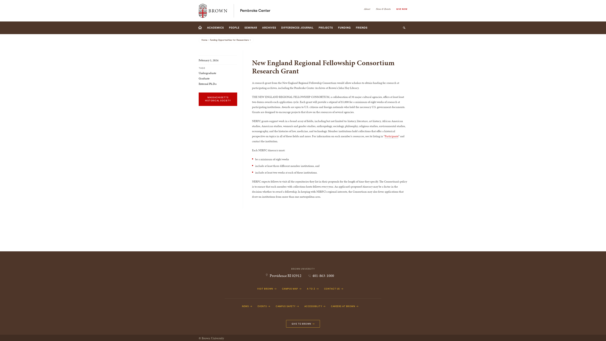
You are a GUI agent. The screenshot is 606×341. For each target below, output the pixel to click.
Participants (391, 136)
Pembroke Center (255, 11)
